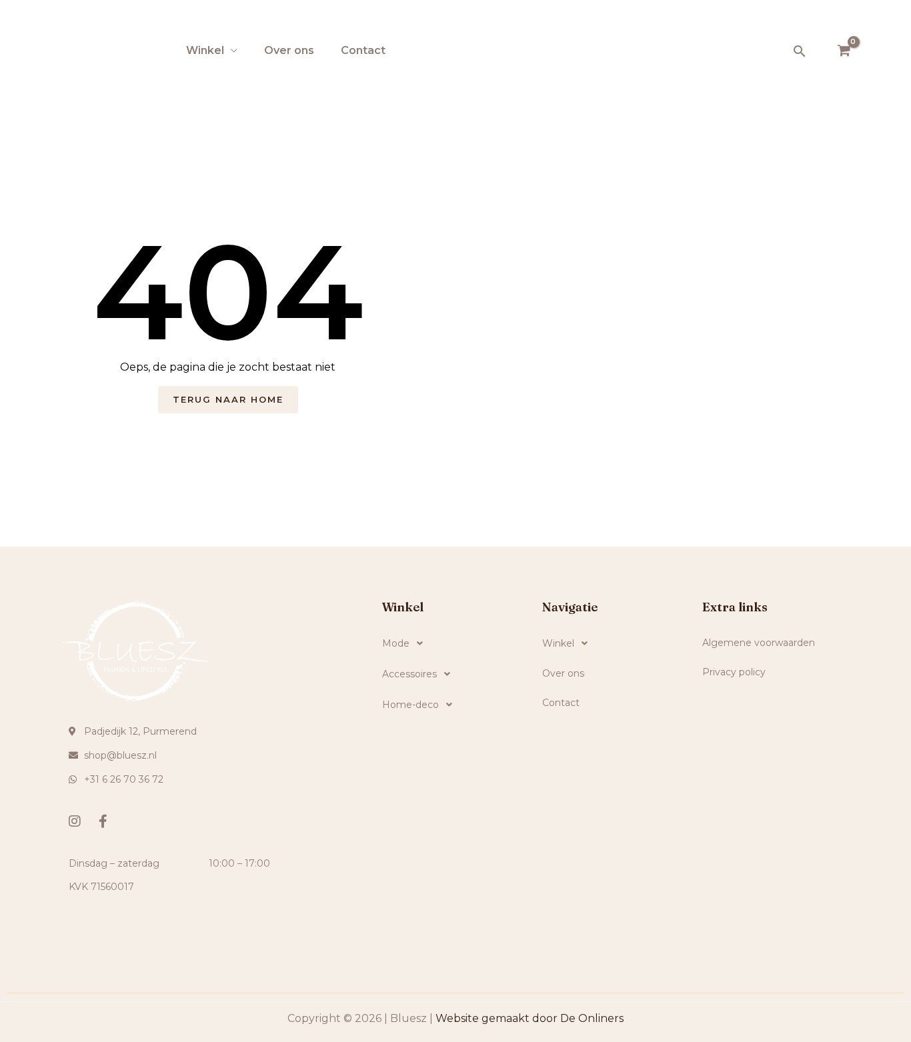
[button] (800, 51)
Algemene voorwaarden (758, 643)
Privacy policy (734, 672)
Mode (395, 643)
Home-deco (410, 705)
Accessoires (409, 674)
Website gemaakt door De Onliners (529, 1018)
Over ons (289, 50)
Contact (363, 50)
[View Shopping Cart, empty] (844, 51)
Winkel (205, 50)
